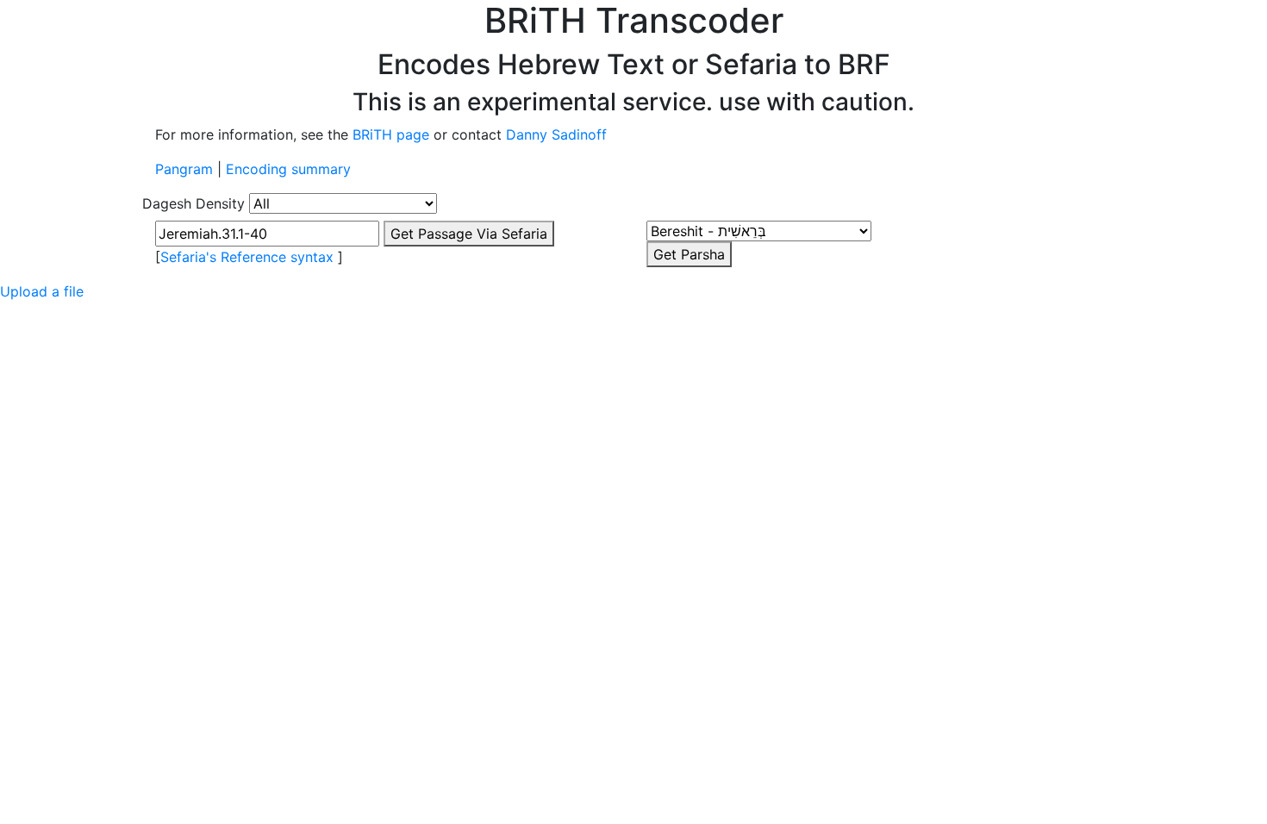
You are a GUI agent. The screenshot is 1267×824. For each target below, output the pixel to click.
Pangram (184, 169)
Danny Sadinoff (556, 134)
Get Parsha (689, 254)
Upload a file (42, 291)
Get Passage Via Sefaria (468, 233)
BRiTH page (391, 134)
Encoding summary (288, 169)
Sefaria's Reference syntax (247, 256)
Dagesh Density (193, 203)
